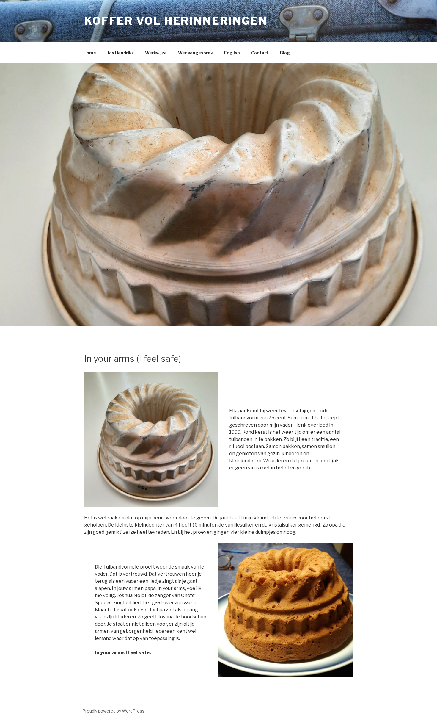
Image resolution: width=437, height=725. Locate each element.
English (232, 52)
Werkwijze (156, 52)
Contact (260, 52)
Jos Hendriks (120, 52)
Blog (285, 52)
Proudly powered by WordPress (113, 710)
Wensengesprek (195, 52)
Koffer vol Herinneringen (176, 20)
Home (90, 52)
